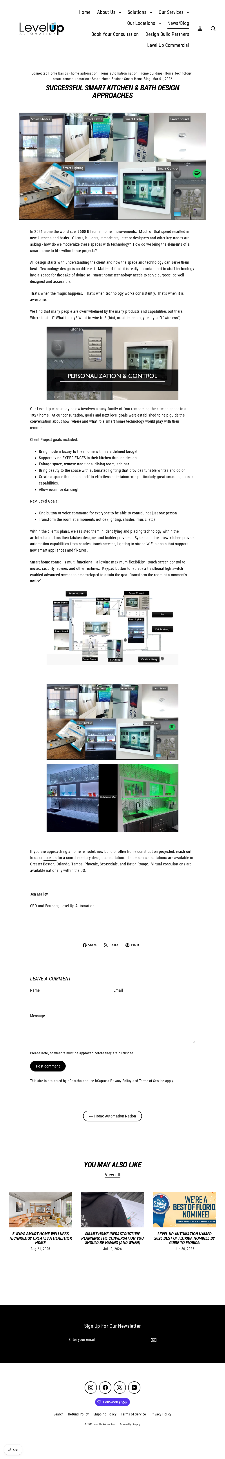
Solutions (138, 12)
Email (118, 990)
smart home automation (71, 79)
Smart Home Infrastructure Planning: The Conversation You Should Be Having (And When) (112, 1238)
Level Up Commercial (168, 45)
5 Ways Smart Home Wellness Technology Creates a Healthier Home (40, 1238)
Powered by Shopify (130, 1424)
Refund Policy (78, 1414)
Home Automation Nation (114, 1116)
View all (112, 1174)
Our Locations (141, 23)
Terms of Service (151, 1081)
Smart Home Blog (137, 79)
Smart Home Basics (106, 79)
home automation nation (119, 73)
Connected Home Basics (49, 73)
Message (37, 1015)
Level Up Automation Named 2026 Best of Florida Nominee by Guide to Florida (184, 1238)
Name (35, 990)
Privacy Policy (120, 1081)
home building (151, 73)
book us (50, 857)
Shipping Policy (105, 1414)
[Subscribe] (152, 1340)
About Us (107, 12)
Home (85, 12)
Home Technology (178, 73)
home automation (84, 73)
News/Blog (178, 23)
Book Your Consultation (115, 34)
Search (58, 1414)
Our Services (172, 12)
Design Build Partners (167, 34)
